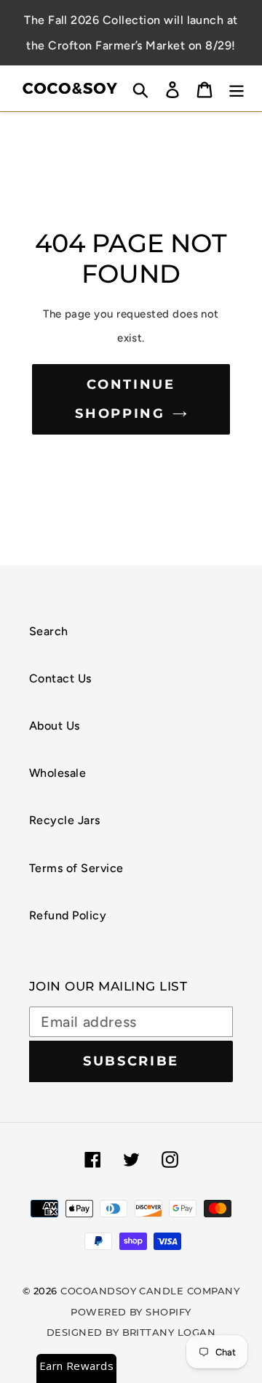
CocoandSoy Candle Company (149, 1291)
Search (48, 631)
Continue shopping (125, 399)
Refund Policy (67, 915)
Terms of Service (76, 868)
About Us (54, 726)
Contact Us (60, 678)
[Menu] (237, 88)
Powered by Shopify (131, 1312)
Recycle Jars (64, 820)
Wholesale (57, 773)
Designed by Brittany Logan (131, 1332)
